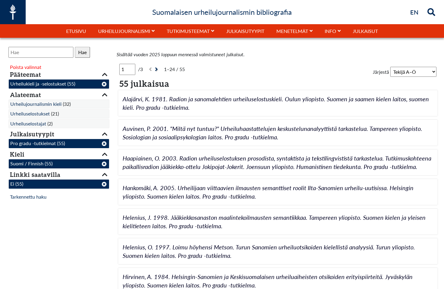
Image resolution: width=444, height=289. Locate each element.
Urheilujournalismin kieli (36, 104)
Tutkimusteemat (188, 31)
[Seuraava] (157, 69)
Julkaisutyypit (245, 31)
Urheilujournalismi (124, 31)
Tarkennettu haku (28, 197)
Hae (82, 52)
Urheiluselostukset (30, 113)
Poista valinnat (25, 67)
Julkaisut (365, 31)
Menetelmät (292, 31)
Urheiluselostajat (28, 123)
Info (330, 31)
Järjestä (381, 72)
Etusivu (76, 31)
